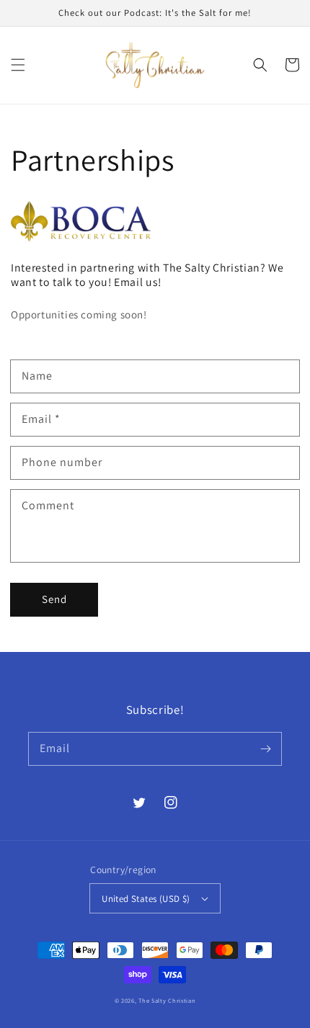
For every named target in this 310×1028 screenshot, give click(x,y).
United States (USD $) (146, 899)
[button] (18, 65)
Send (54, 599)
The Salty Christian (166, 1000)
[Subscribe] (265, 748)
